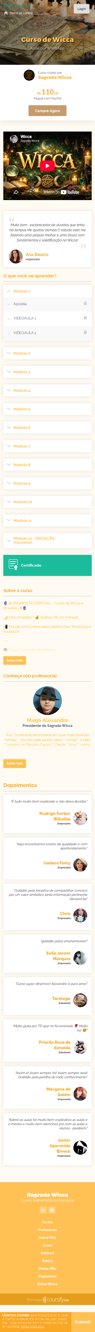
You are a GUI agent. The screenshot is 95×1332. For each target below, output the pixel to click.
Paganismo (47, 1276)
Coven (48, 1245)
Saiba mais (15, 660)
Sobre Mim (47, 1238)
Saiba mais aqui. (33, 1326)
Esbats (47, 1261)
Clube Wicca (48, 1284)
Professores (47, 1230)
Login (82, 9)
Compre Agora (47, 111)
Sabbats (47, 1253)
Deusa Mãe (47, 1269)
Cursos (47, 1222)
